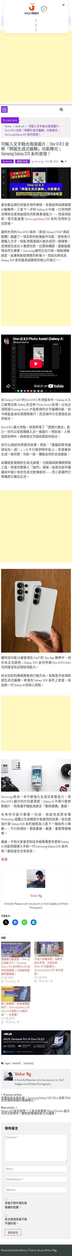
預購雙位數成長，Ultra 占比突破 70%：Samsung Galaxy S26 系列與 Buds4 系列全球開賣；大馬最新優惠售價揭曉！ (15, 966)
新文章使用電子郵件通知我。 (16, 1221)
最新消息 (22, 161)
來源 (4, 859)
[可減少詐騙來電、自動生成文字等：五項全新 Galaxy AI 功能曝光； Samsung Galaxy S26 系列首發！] (49, 949)
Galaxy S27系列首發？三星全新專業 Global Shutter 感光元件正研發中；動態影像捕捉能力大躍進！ (35, 1112)
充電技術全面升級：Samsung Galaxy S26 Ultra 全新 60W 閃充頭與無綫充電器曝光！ (36, 1099)
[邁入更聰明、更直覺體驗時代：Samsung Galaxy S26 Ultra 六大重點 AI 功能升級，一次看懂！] (15, 994)
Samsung (28, 1063)
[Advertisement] (36, 66)
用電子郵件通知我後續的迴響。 (16, 1205)
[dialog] (36, 16)
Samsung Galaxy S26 (37, 219)
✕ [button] (63, 5)
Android (19, 126)
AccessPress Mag (46, 1250)
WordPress (21, 1250)
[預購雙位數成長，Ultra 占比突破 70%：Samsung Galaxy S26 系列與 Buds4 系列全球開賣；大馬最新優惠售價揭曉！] (15, 949)
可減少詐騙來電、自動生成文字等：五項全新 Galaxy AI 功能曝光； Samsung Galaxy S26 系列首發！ (48, 966)
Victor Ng (38, 161)
